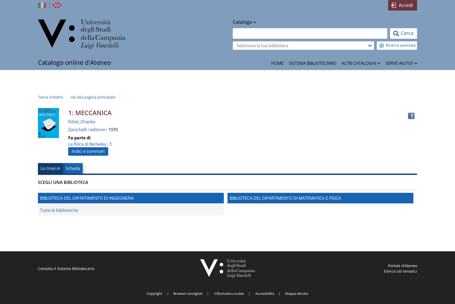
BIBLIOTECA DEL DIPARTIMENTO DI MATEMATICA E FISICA (285, 198)
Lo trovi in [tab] (50, 168)
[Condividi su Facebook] (411, 116)
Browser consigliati (187, 293)
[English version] (57, 5)
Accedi (406, 5)
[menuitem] (277, 63)
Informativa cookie (229, 293)
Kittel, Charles (82, 122)
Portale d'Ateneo (402, 265)
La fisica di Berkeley (87, 144)
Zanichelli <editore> (88, 130)
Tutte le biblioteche (59, 210)
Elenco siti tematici (400, 271)
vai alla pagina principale (93, 97)
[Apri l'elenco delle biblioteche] (370, 45)
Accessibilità (264, 293)
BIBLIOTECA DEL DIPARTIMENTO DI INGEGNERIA (87, 198)
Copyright (154, 293)
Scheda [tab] (73, 168)
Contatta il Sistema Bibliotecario (66, 268)
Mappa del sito (296, 293)
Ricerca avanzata (401, 45)
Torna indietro (50, 97)
